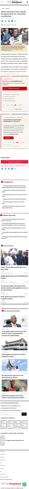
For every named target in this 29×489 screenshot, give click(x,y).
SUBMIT (24, 414)
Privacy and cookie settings (6, 479)
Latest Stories (8, 246)
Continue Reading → (14, 88)
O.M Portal (2, 465)
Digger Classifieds (11, 440)
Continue (8, 137)
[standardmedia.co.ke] (14, 2)
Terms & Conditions (4, 477)
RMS (1, 471)
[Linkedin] (18, 425)
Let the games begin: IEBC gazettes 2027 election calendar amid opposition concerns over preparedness (14, 288)
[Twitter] (11, 425)
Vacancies (2, 460)
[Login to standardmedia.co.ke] (27, 2)
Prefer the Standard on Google (9, 24)
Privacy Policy (3, 474)
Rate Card (2, 457)
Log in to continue (18, 109)
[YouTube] (25, 425)
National (8, 8)
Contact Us (2, 454)
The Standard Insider (12, 311)
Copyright (2, 468)
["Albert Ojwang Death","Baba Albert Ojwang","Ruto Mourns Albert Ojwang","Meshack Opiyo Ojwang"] (14, 162)
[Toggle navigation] (2, 2)
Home (3, 8)
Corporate (2, 451)
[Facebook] (4, 425)
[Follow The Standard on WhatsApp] (24, 484)
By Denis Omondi (4, 18)
